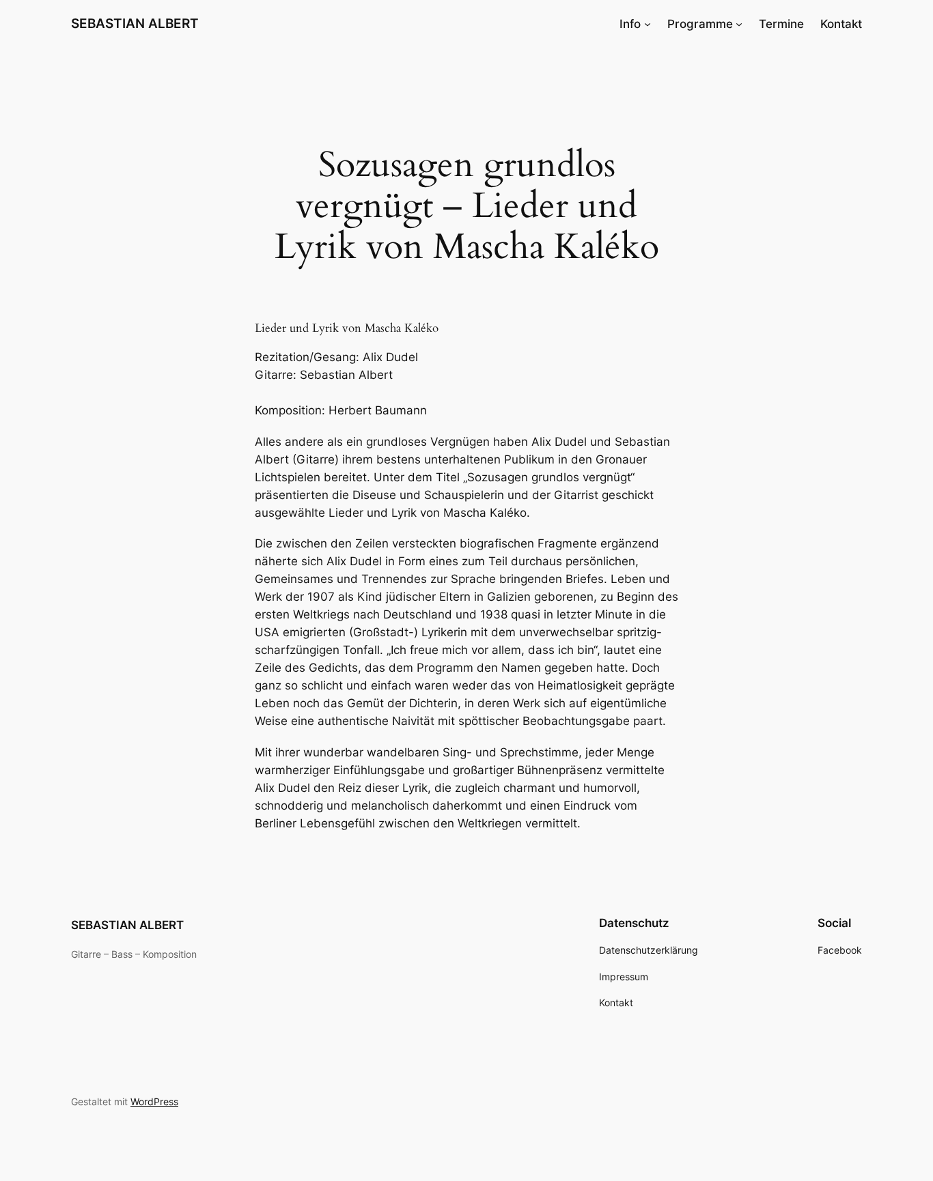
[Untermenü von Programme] (739, 23)
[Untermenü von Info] (647, 23)
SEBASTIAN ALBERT (135, 23)
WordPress (154, 1101)
